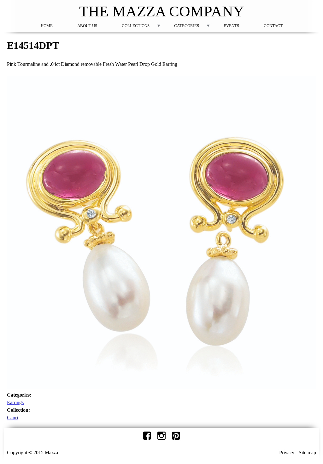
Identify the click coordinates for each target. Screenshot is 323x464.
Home (47, 25)
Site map (307, 452)
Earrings (15, 402)
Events (231, 25)
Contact (273, 25)
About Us (87, 25)
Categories (186, 25)
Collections (136, 25)
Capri (12, 417)
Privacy (286, 452)
